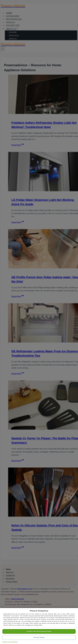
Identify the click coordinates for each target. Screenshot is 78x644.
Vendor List (5, 642)
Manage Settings (39, 637)
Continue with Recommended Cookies (39, 631)
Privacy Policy (14, 642)
